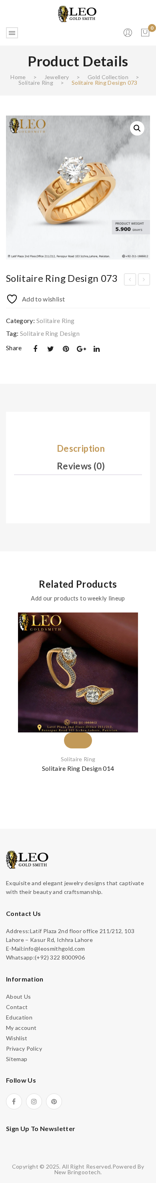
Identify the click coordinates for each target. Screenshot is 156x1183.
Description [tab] (81, 448)
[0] (145, 33)
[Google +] (81, 349)
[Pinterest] (66, 349)
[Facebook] (35, 349)
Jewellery (56, 77)
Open (12, 32)
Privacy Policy (24, 1048)
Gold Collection (108, 77)
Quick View (138, 656)
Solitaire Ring (35, 82)
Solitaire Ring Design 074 (144, 280)
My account (21, 1027)
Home (18, 77)
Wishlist (17, 1038)
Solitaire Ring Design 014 (78, 768)
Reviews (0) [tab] (81, 466)
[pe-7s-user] (128, 35)
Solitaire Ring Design (50, 333)
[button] (137, 128)
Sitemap (16, 1058)
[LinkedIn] (97, 349)
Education (19, 1017)
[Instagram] (34, 1101)
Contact (17, 1006)
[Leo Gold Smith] (78, 13)
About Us (18, 996)
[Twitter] (50, 349)
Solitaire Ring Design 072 (130, 280)
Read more (138, 670)
